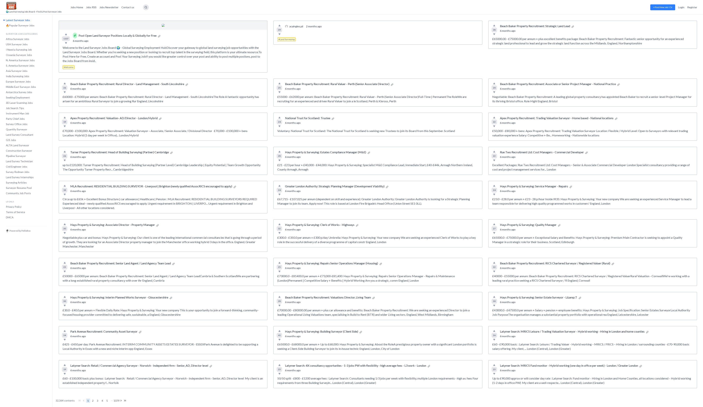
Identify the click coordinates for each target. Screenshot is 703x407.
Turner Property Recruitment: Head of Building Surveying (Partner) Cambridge (119, 152)
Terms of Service (15, 212)
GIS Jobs (11, 140)
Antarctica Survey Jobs (19, 92)
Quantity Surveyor (16, 129)
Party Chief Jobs (15, 118)
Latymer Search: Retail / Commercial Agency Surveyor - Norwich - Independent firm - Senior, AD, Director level (139, 365)
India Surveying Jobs (17, 76)
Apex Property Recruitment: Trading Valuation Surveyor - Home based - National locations (556, 118)
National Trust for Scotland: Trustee (307, 118)
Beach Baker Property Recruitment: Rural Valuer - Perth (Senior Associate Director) (337, 84)
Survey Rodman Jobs (17, 171)
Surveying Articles (16, 182)
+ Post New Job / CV (662, 7)
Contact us (127, 7)
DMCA (10, 217)
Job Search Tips (15, 108)
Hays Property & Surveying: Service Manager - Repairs (534, 186)
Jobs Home (76, 7)
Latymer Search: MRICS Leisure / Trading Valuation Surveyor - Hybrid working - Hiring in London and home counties (572, 331)
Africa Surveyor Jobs (17, 39)
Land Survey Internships (20, 177)
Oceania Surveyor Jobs (19, 54)
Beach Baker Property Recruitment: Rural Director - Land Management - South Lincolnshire (127, 84)
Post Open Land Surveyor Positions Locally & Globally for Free (118, 35)
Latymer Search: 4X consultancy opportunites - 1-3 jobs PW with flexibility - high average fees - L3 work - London (355, 365)
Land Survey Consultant (19, 134)
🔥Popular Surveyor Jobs (20, 25)
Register (692, 7)
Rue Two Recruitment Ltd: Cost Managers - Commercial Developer (542, 152)
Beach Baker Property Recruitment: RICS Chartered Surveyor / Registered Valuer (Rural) (555, 263)
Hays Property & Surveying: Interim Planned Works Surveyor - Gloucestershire (119, 297)
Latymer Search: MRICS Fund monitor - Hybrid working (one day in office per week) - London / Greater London (569, 365)
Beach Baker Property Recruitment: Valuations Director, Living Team (328, 297)
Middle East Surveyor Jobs (21, 86)
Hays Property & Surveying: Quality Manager (528, 224)
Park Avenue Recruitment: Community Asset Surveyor (103, 331)
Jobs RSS (91, 7)
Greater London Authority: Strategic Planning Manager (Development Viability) (334, 186)
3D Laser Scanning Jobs (19, 102)
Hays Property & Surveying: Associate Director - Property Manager (112, 224)
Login (681, 7)
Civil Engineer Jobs (16, 166)
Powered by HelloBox (20, 230)
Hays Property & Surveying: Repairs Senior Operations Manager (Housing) (331, 263)
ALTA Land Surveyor (17, 145)
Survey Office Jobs (16, 124)
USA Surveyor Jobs (17, 44)
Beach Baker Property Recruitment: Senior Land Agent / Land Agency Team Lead (120, 263)
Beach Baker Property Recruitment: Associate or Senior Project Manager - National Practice (558, 84)
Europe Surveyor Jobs (18, 81)
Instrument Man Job (17, 113)
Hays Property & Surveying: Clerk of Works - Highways (319, 224)
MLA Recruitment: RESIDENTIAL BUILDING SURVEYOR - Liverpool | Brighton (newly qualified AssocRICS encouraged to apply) (151, 186)
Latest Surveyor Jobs (18, 20)
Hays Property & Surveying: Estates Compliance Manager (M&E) (325, 152)
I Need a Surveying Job (19, 49)
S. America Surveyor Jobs (20, 65)
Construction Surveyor (19, 150)
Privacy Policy (13, 206)
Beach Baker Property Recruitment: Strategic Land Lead (535, 26)
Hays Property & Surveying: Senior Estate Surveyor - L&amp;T (538, 297)
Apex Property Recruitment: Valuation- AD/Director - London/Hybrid (114, 118)
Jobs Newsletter (108, 7)
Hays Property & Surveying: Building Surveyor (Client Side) (321, 331)
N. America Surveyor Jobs (20, 60)
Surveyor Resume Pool (19, 187)
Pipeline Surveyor (16, 155)
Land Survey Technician (19, 161)
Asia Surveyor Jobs (16, 70)
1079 (117, 400)
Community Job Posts (18, 193)
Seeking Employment (18, 97)
